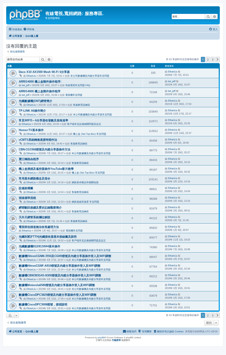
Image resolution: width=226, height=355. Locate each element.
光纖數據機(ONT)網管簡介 (35, 101)
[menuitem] (28, 29)
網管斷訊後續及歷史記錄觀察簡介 (40, 207)
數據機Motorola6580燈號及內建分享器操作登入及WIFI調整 (57, 285)
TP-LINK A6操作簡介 (32, 110)
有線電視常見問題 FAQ (77, 85)
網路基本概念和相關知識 (85, 182)
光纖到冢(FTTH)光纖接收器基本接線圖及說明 (48, 236)
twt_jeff (25, 85)
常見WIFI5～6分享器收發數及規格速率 (43, 120)
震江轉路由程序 (29, 159)
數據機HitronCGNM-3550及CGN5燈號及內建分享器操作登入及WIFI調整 (65, 256)
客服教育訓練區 (81, 105)
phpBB (101, 337)
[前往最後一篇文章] (179, 71)
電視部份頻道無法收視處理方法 (39, 227)
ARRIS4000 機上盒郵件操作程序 (39, 91)
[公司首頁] (26, 14)
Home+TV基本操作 (31, 130)
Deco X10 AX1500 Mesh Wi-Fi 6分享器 (44, 72)
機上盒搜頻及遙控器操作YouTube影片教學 (46, 168)
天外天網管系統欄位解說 (34, 217)
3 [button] (212, 59)
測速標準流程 (27, 198)
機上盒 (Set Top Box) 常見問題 (89, 134)
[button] (217, 59)
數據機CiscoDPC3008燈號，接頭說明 (43, 304)
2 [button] (208, 59)
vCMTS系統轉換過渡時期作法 (38, 139)
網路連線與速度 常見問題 (85, 201)
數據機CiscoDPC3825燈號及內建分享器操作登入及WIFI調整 (57, 294)
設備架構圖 (26, 188)
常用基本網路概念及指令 (34, 178)
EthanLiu (31, 75)
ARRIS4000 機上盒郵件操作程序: (40, 81)
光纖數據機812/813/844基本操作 (39, 246)
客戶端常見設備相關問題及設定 (84, 124)
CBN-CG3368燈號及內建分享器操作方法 (44, 149)
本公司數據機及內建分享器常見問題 (89, 75)
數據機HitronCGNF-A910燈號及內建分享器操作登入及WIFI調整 (59, 265)
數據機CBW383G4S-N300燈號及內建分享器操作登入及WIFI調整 (60, 275)
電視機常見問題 (73, 95)
